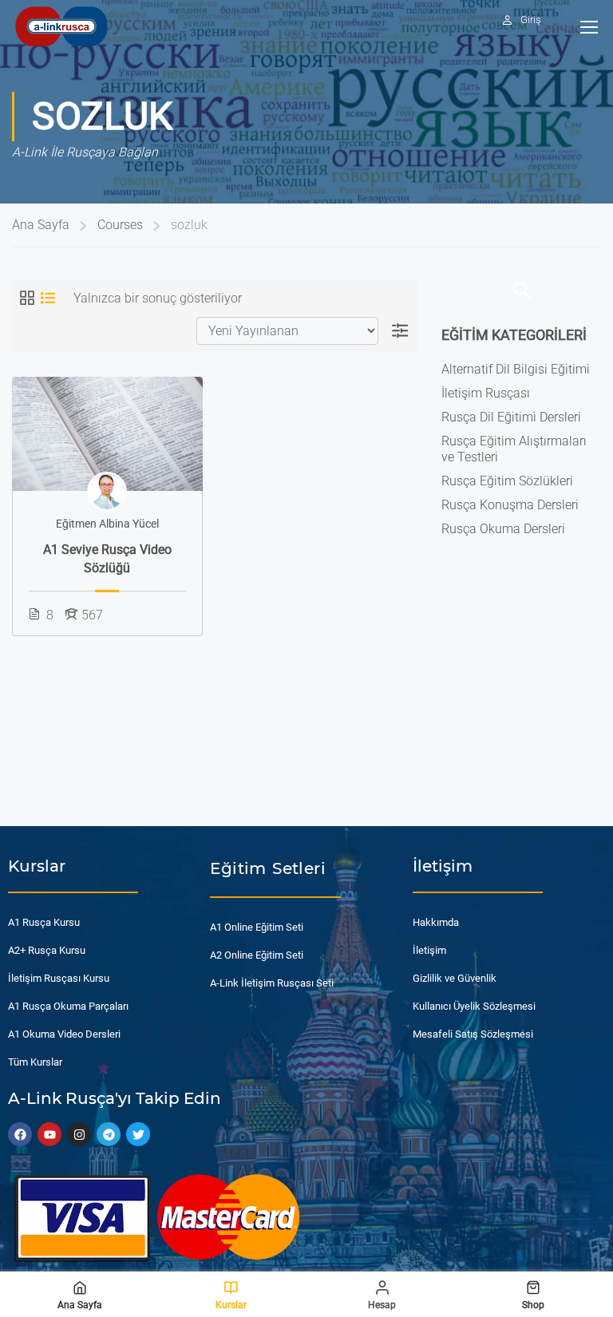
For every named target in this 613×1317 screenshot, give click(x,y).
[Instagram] (79, 1134)
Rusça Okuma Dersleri (503, 528)
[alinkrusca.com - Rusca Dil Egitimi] (61, 26)
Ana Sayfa (40, 224)
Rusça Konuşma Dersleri (510, 504)
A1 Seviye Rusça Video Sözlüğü (107, 558)
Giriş (530, 20)
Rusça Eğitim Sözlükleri (507, 480)
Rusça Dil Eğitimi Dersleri (511, 417)
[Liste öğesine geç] (48, 298)
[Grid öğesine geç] (27, 298)
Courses (120, 224)
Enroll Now (107, 433)
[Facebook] (20, 1134)
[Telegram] (109, 1134)
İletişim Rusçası (485, 393)
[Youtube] (49, 1134)
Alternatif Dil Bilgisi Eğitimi (515, 369)
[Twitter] (138, 1134)
